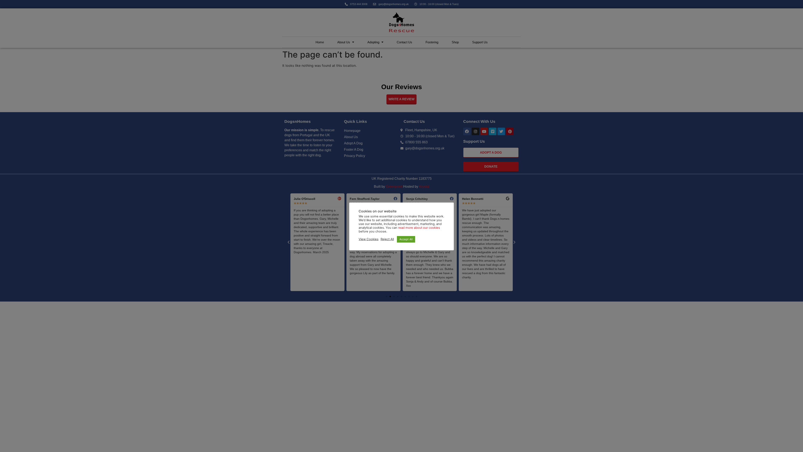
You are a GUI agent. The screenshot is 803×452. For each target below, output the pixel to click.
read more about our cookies (419, 228)
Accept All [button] (406, 239)
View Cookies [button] (368, 239)
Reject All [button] (387, 239)
